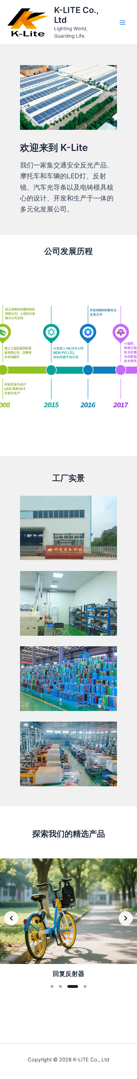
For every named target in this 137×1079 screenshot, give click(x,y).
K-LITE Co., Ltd (76, 15)
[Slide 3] (72, 986)
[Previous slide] (11, 918)
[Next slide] (126, 918)
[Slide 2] (60, 986)
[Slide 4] (85, 986)
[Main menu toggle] (122, 22)
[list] (68, 358)
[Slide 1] (68, 434)
